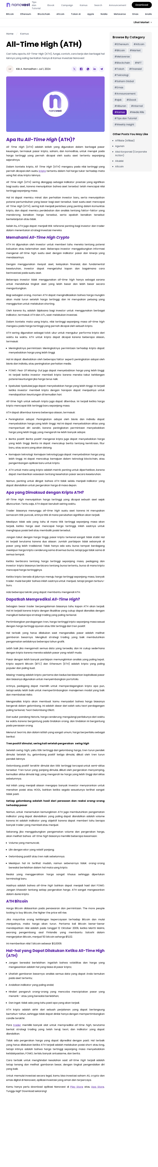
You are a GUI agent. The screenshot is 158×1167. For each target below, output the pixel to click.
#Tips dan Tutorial (125, 118)
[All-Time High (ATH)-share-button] (74, 69)
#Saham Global (124, 81)
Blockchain (44, 14)
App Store (97, 1087)
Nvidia (104, 14)
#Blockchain (122, 63)
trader (17, 1025)
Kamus (83, 5)
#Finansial (135, 69)
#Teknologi (121, 75)
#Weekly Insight (124, 124)
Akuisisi (119, 161)
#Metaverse (122, 56)
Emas (135, 14)
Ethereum (25, 14)
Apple (90, 14)
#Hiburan (120, 106)
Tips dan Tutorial (36, 5)
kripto (42, 171)
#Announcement (125, 93)
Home (9, 34)
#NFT (138, 63)
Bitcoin (10, 14)
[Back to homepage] (19, 5)
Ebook (50, 5)
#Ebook (131, 100)
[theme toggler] (25, 5)
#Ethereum (121, 44)
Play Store (76, 1087)
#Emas (118, 87)
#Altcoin (139, 44)
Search (98, 5)
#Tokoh (119, 69)
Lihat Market (141, 22)
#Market (135, 50)
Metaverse (120, 14)
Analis (148, 14)
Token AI (76, 14)
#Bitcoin (119, 50)
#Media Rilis (137, 112)
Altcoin (60, 14)
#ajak (118, 100)
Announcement (117, 5)
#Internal (137, 106)
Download (141, 5)
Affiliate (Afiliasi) (125, 140)
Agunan (119, 146)
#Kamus (119, 112)
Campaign (67, 5)
